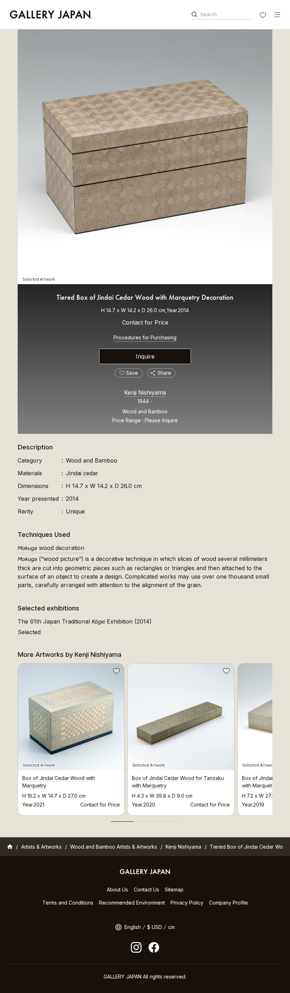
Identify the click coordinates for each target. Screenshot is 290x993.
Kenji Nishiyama (145, 392)
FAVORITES (263, 16)
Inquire (145, 356)
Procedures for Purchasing (145, 337)
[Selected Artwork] (145, 156)
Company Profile (228, 903)
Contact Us (146, 889)
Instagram (136, 947)
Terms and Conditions (67, 903)
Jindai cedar (82, 473)
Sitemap (174, 889)
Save (115, 672)
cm (171, 927)
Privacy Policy (186, 903)
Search (208, 14)
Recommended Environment (132, 903)
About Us (117, 889)
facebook (154, 947)
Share (164, 373)
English (132, 927)
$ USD (154, 927)
